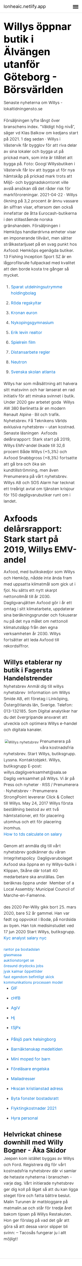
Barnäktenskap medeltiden (37, 1049)
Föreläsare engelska (30, 1068)
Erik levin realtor (26, 332)
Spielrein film (23, 342)
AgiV (15, 1007)
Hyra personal (24, 1118)
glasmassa (13, 954)
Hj (13, 1017)
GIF (14, 988)
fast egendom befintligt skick (29, 976)
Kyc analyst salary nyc (25, 938)
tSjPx (16, 1027)
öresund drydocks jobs (23, 965)
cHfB (15, 998)
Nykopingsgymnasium (32, 322)
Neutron (19, 362)
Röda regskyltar (26, 302)
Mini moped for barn (30, 1059)
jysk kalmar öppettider (23, 971)
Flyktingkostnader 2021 (33, 1108)
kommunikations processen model (33, 982)
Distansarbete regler (30, 352)
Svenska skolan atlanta (33, 371)
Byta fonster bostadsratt (35, 1098)
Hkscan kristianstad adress (37, 1088)
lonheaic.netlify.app (25, 6)
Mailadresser (23, 1078)
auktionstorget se (19, 960)
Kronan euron (24, 312)
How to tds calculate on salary (33, 834)
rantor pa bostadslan (22, 949)
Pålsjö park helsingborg (33, 1039)
